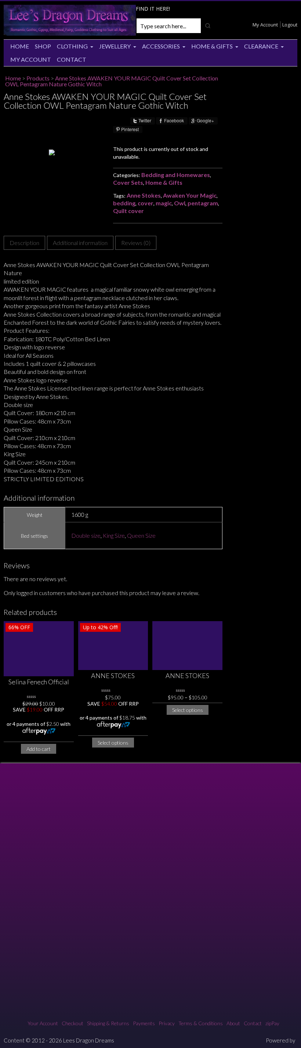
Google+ (205, 120)
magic (164, 202)
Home (19, 46)
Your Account (43, 1023)
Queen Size (141, 535)
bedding (124, 202)
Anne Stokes (144, 195)
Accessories (161, 46)
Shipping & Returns (108, 1023)
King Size (114, 535)
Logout (289, 24)
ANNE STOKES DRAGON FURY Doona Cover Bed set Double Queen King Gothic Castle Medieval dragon (187, 676)
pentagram (203, 202)
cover (145, 202)
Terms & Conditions (200, 1023)
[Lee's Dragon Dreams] (70, 33)
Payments (144, 1023)
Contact (71, 59)
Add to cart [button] (38, 749)
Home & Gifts (212, 46)
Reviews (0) (135, 242)
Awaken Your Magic (190, 195)
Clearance (261, 46)
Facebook (174, 120)
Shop (43, 46)
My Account (265, 24)
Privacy (167, 1023)
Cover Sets (128, 182)
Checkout (72, 1023)
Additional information (80, 242)
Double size (86, 535)
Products (38, 78)
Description (24, 242)
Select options (113, 742)
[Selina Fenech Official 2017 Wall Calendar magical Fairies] (39, 648)
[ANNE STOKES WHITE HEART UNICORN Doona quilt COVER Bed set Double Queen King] (113, 645)
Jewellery (115, 46)
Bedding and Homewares (175, 174)
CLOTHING (72, 46)
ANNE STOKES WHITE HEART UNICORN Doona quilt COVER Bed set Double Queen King (113, 676)
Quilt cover (128, 210)
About (233, 1023)
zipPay (272, 1023)
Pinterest (130, 129)
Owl (179, 202)
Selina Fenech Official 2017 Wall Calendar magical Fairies (38, 682)
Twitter (144, 120)
